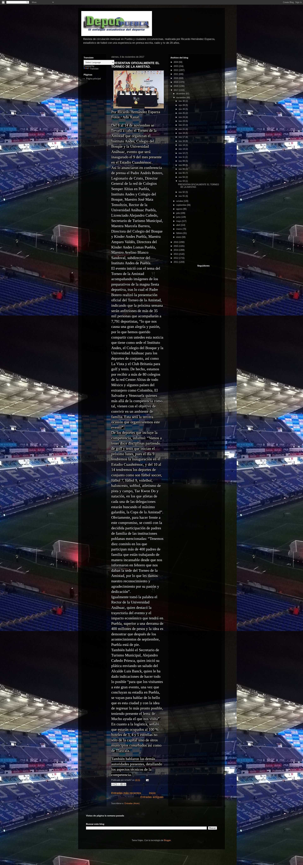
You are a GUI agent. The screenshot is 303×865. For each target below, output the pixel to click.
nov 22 (182, 125)
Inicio (152, 793)
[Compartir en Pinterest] (124, 784)
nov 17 (182, 137)
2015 (176, 246)
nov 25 (182, 113)
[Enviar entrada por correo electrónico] (147, 780)
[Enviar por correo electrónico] (112, 784)
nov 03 (182, 181)
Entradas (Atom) (132, 803)
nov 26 (182, 109)
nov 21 (182, 129)
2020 (176, 78)
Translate (94, 69)
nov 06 (182, 169)
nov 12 (182, 153)
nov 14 (182, 145)
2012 (176, 258)
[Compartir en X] (118, 784)
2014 (176, 250)
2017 (176, 90)
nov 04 (182, 177)
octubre (180, 201)
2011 (176, 262)
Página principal (93, 78)
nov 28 (182, 105)
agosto (179, 209)
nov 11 (182, 157)
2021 (176, 74)
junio (178, 217)
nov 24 (182, 117)
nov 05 (182, 173)
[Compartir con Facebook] (121, 784)
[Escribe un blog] (115, 784)
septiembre (181, 205)
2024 (176, 62)
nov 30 (182, 101)
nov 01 (182, 196)
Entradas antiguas (151, 797)
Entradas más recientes (126, 793)
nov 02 (182, 192)
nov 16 (182, 141)
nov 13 (182, 149)
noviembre (181, 97)
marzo (179, 229)
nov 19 (182, 133)
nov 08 (182, 165)
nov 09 (182, 161)
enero (179, 237)
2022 (176, 70)
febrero (179, 233)
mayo (179, 221)
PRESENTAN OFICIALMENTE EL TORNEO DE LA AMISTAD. (135, 64)
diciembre (181, 93)
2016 (176, 242)
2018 (176, 86)
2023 (176, 66)
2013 (176, 254)
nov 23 (182, 121)
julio (178, 213)
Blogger (167, 840)
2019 (176, 82)
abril (178, 225)
